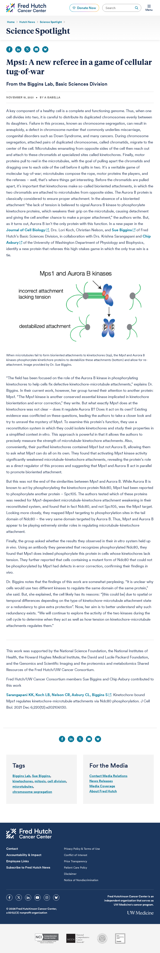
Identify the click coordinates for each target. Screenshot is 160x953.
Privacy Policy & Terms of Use (82, 848)
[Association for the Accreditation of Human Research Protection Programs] (102, 938)
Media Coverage (102, 786)
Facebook (9, 49)
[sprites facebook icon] (9, 897)
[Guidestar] (120, 938)
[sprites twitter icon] (19, 897)
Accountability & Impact (23, 855)
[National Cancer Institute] (47, 938)
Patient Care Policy (75, 867)
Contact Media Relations (108, 776)
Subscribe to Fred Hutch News (28, 867)
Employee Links (17, 861)
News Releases (101, 781)
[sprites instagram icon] (47, 897)
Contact (12, 849)
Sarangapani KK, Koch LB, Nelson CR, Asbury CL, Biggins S (57, 695)
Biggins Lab (21, 776)
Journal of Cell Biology (25, 230)
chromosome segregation (32, 792)
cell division (56, 781)
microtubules (22, 786)
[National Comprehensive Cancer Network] (77, 938)
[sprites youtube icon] (37, 897)
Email (36, 49)
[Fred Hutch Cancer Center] (29, 834)
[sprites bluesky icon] (56, 897)
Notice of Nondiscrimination (81, 880)
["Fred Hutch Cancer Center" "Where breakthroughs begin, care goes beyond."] (26, 8)
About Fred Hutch (103, 791)
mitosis (40, 781)
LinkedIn (18, 49)
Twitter (27, 49)
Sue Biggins (122, 230)
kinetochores (22, 781)
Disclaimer (70, 873)
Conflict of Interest (75, 855)
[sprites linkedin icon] (28, 897)
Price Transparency (75, 861)
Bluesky (45, 49)
